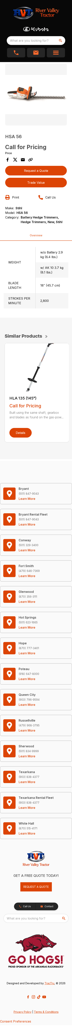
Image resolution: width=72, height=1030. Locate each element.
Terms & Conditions (46, 1011)
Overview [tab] (36, 235)
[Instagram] (33, 997)
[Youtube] (44, 997)
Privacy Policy (22, 1011)
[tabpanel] (36, 95)
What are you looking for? (29, 40)
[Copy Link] (30, 159)
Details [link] (20, 433)
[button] (16, 52)
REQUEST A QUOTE (36, 886)
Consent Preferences (15, 1021)
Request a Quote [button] (36, 171)
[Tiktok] (39, 997)
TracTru (49, 983)
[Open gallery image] (36, 94)
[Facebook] (28, 997)
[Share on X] (15, 159)
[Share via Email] (23, 159)
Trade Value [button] (36, 182)
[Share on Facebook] (7, 159)
